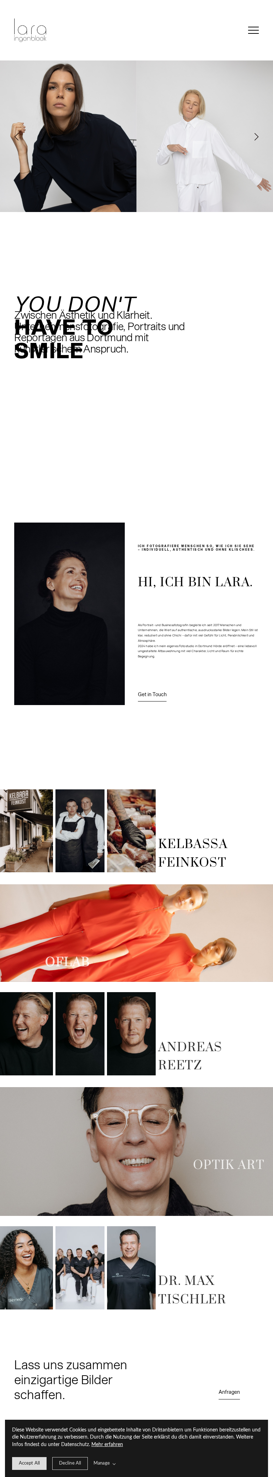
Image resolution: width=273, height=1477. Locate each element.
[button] (253, 30)
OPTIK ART (229, 1165)
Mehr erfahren (107, 1444)
